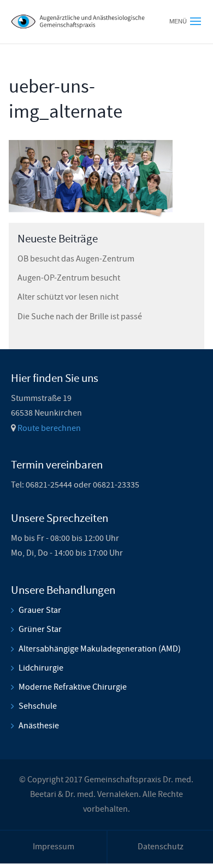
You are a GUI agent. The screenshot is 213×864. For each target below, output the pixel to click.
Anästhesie (39, 725)
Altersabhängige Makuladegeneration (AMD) (100, 648)
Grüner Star (40, 629)
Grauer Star (40, 610)
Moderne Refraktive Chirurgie (73, 687)
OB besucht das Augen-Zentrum (75, 258)
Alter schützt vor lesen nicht (68, 296)
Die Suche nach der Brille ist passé (79, 316)
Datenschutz (161, 846)
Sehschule (38, 706)
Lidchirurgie (41, 667)
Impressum (53, 846)
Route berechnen (49, 428)
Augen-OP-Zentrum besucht (68, 277)
